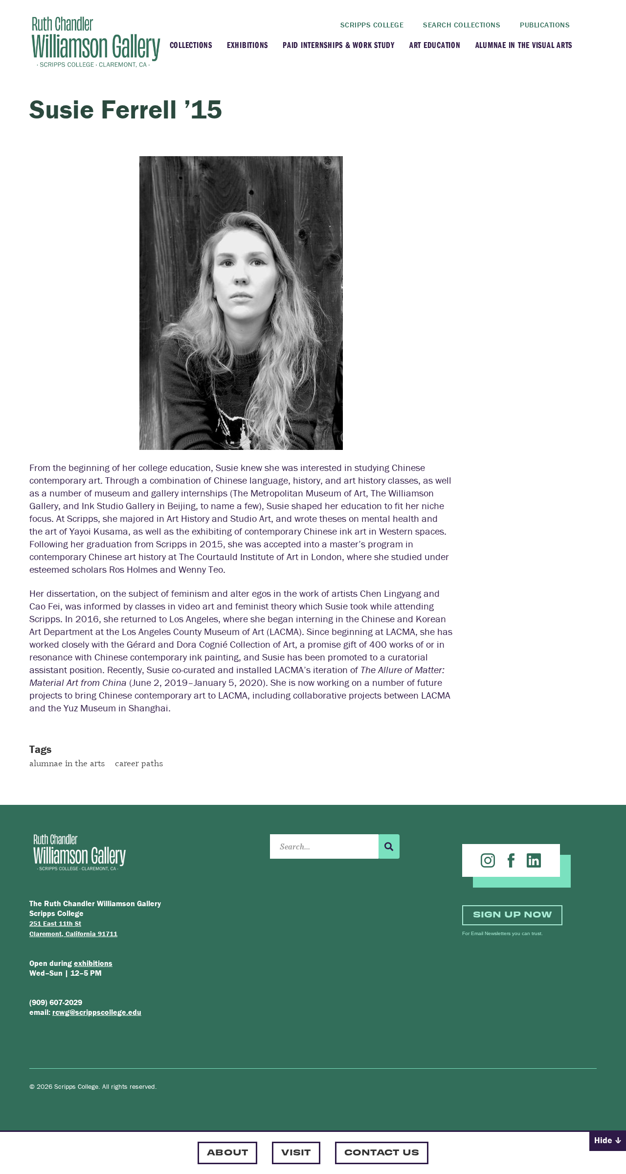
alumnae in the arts (67, 763)
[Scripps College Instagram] (487, 860)
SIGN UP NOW (512, 913)
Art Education (435, 44)
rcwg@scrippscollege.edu (96, 1012)
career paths (139, 763)
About (227, 1151)
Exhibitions (247, 44)
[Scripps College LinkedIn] (533, 860)
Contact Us (382, 1151)
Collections (191, 44)
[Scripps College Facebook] (510, 860)
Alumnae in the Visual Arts (524, 44)
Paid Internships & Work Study (339, 44)
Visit (296, 1151)
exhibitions (93, 963)
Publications (545, 24)
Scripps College (372, 24)
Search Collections (461, 24)
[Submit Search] (389, 846)
